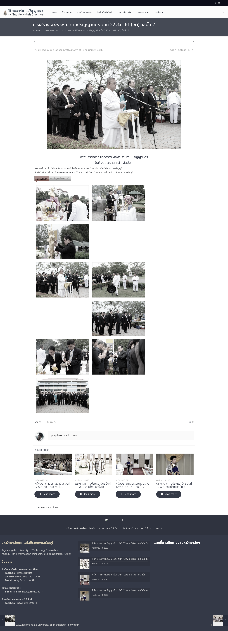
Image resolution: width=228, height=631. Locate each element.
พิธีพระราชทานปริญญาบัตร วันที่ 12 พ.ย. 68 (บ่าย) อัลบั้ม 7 (133, 485)
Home (36, 30)
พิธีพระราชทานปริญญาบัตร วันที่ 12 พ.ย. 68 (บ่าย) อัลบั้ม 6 (174, 485)
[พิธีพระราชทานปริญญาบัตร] (23, 12)
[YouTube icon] (222, 3)
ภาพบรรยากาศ (52, 30)
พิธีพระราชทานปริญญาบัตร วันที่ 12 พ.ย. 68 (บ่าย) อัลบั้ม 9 (52, 485)
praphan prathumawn (65, 50)
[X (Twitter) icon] (219, 3)
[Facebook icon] (216, 3)
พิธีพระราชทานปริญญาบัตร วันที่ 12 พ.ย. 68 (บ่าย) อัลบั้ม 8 (93, 485)
